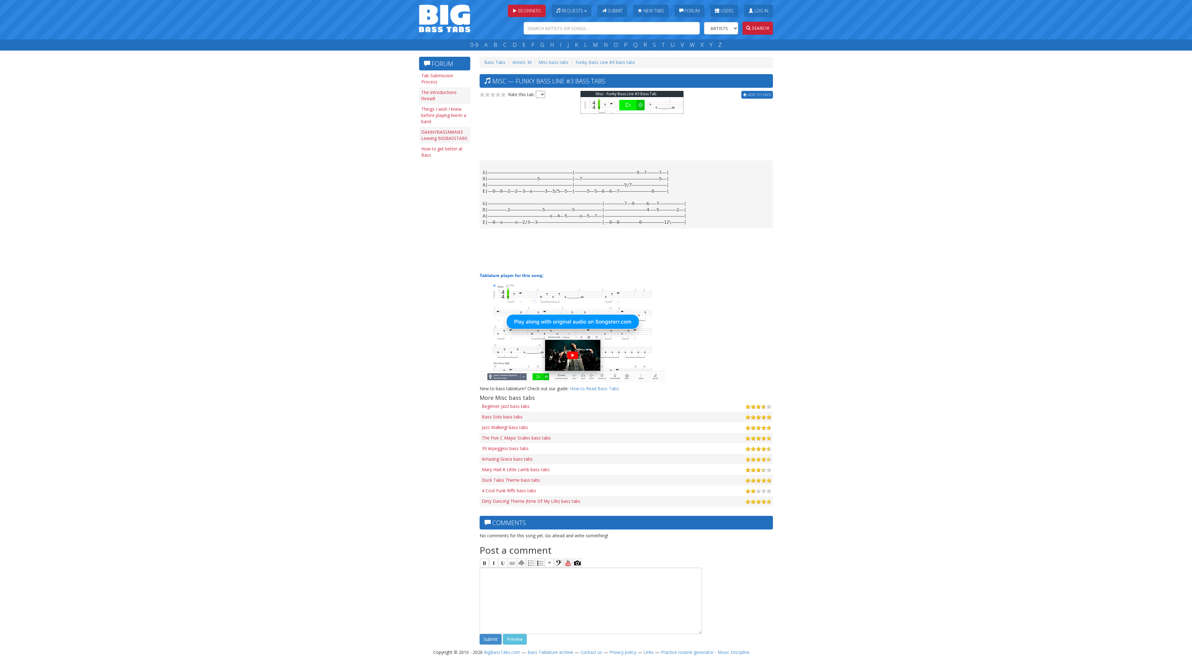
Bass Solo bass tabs (502, 417)
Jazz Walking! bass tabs (505, 427)
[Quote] (549, 563)
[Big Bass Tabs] (444, 18)
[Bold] (484, 563)
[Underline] (503, 563)
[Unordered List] (540, 563)
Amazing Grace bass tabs (507, 459)
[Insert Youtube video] (568, 563)
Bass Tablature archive (550, 652)
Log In (760, 11)
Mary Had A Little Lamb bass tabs (516, 469)
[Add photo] (577, 563)
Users (726, 11)
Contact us (591, 652)
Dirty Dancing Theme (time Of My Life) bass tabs (531, 501)
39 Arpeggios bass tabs (505, 448)
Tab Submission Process (437, 79)
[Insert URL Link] (512, 563)
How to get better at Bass (442, 152)
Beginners (529, 11)
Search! (760, 28)
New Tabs (653, 11)
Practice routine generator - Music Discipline (705, 652)
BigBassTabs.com (502, 652)
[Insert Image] (521, 563)
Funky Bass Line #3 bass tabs (605, 62)
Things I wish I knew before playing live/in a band (443, 115)
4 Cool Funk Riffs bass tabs (509, 491)
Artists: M (521, 62)
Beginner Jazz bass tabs (506, 406)
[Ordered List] (530, 563)
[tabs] (558, 563)
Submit (614, 11)
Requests (572, 11)
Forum (692, 11)
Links (648, 652)
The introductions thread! (439, 95)
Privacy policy (622, 652)
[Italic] (493, 563)
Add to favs (759, 94)
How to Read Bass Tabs (594, 388)
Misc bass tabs (553, 62)
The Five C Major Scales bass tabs (516, 438)
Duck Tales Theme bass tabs (511, 480)
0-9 (474, 44)
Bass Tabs (494, 62)
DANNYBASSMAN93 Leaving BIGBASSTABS (444, 135)
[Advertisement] (444, 256)
